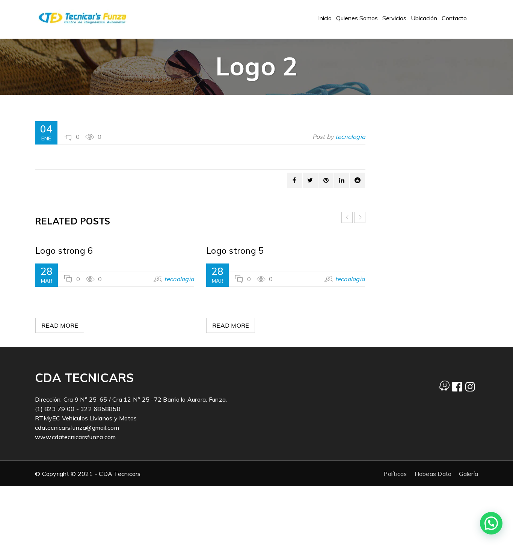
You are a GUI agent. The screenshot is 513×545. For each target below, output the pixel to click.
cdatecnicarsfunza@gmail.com (77, 427)
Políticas (395, 473)
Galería (468, 473)
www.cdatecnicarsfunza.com (75, 437)
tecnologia (350, 136)
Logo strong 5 (235, 250)
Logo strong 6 (64, 250)
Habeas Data (433, 473)
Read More (59, 325)
